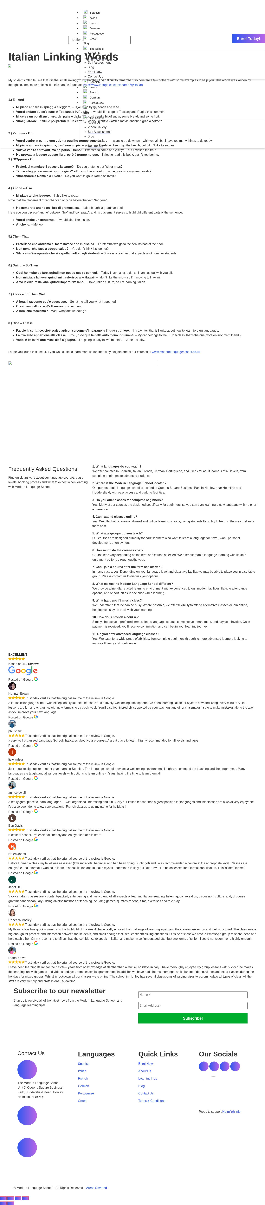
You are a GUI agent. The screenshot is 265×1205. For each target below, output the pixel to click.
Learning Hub (147, 1078)
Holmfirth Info (231, 1111)
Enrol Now (95, 71)
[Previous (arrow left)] (3, 1203)
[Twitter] (214, 1066)
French (93, 23)
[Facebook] (204, 1066)
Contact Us (95, 76)
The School (96, 48)
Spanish (94, 12)
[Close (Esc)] (25, 1198)
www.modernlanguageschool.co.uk (176, 352)
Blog (86, 43)
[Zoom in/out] (3, 1198)
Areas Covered (96, 1187)
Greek (93, 38)
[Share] (18, 1198)
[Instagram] (224, 1066)
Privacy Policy (144, 1187)
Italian (93, 17)
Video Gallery (97, 58)
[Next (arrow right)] (10, 1203)
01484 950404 (27, 1129)
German (94, 28)
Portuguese (96, 33)
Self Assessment (99, 62)
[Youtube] (235, 1066)
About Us (94, 53)
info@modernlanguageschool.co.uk (41, 1161)
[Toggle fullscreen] (10, 1198)
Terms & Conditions (151, 1100)
